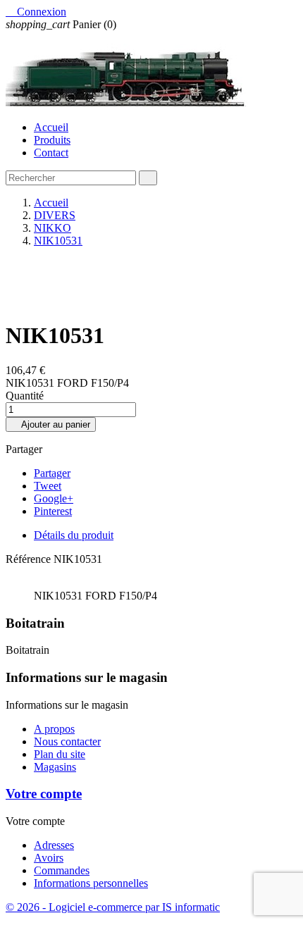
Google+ (53, 498)
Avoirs (48, 858)
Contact (51, 153)
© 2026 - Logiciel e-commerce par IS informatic (113, 907)
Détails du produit (73, 535)
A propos (54, 729)
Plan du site (59, 754)
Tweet (47, 486)
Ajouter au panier (50, 424)
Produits (52, 140)
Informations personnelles (91, 883)
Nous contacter (67, 741)
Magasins (55, 767)
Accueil (51, 127)
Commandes (61, 870)
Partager (52, 473)
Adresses (54, 845)
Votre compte (44, 793)
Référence (30, 559)
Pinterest (53, 511)
